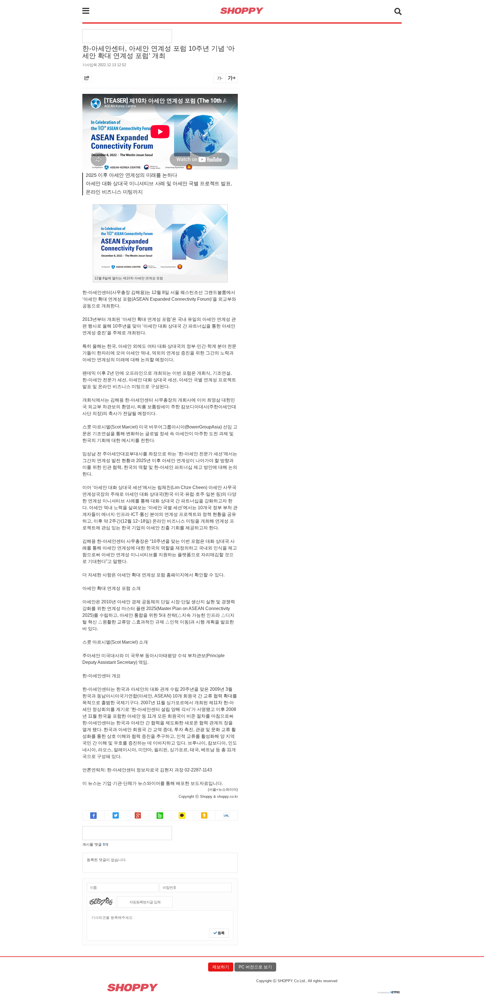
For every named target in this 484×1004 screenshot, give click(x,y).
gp (138, 815)
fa (94, 815)
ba (160, 815)
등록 (220, 933)
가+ (232, 78)
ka (182, 815)
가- (220, 78)
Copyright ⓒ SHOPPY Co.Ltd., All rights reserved (296, 981)
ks (204, 815)
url (226, 815)
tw (116, 815)
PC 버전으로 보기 (255, 966)
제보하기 (220, 966)
